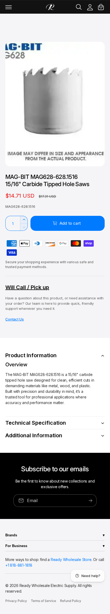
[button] (8, 7)
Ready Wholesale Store (71, 559)
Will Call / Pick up (27, 287)
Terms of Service (43, 601)
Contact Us (14, 319)
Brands (11, 535)
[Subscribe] (90, 500)
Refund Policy (70, 601)
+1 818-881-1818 (18, 565)
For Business (16, 546)
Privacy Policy (16, 601)
